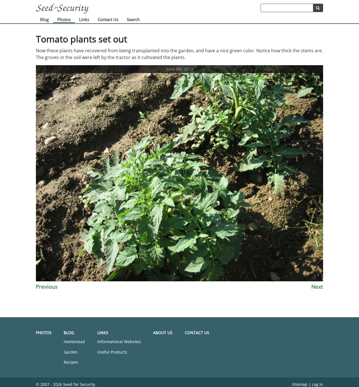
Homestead (74, 341)
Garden (71, 352)
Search (133, 19)
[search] (318, 8)
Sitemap (299, 384)
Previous (46, 286)
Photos (64, 19)
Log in (317, 384)
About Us (162, 332)
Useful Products (112, 352)
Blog (44, 19)
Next (317, 286)
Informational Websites (119, 341)
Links (84, 19)
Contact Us (108, 19)
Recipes (71, 362)
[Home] (148, 8)
